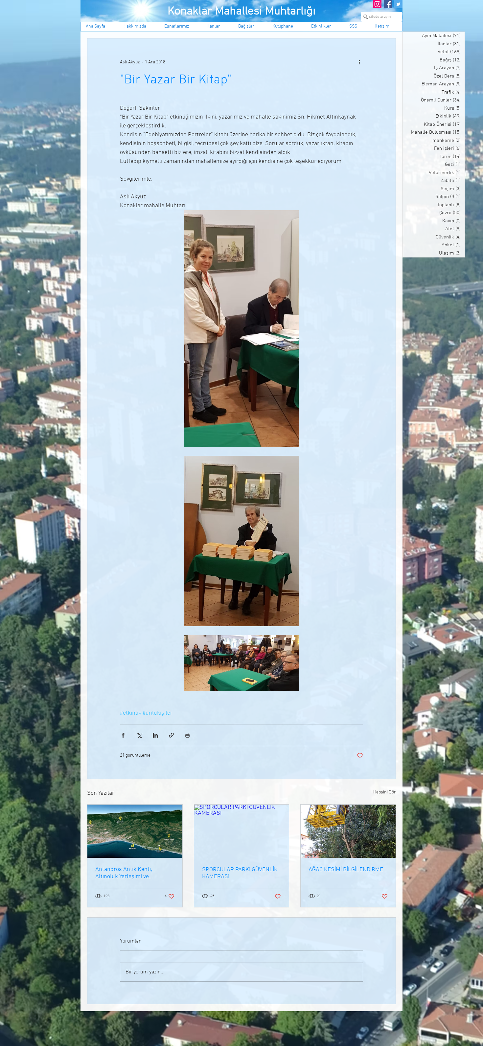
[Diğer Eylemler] (359, 62)
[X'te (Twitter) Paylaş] (139, 735)
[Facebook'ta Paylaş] (123, 735)
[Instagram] (377, 4)
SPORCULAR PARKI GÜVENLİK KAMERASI (240, 873)
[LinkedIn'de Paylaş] (155, 735)
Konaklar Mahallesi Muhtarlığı (242, 11)
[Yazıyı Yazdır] (187, 735)
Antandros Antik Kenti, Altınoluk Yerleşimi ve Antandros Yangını (123, 873)
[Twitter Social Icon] (398, 4)
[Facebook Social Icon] (388, 4)
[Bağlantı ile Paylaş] (171, 735)
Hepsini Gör (384, 792)
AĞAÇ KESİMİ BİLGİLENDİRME (346, 869)
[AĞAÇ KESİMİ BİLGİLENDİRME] (348, 831)
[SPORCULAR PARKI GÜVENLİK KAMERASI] (241, 831)
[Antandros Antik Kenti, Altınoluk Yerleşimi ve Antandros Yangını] (134, 831)
